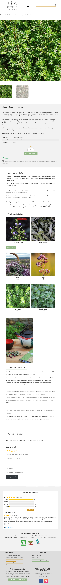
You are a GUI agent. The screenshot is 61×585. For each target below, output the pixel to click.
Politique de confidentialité (13, 555)
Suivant (11, 527)
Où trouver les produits (38, 559)
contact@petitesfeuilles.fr (43, 575)
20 (8, 527)
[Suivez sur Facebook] (41, 581)
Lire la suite (11, 247)
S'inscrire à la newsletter (17, 579)
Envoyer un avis (12, 477)
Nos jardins (35, 557)
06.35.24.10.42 (43, 576)
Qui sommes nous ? (37, 555)
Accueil (2, 15)
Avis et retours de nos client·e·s (14, 559)
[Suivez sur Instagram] (46, 581)
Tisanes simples (20, 15)
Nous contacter (10, 565)
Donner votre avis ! (11, 561)
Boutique (10, 15)
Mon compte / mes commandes (14, 563)
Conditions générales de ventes (14, 557)
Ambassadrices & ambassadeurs (40, 561)
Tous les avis (30, 509)
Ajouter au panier (30, 153)
